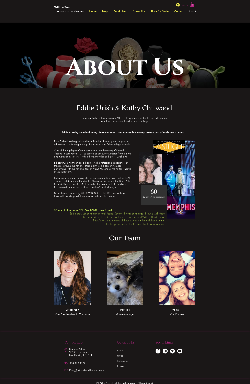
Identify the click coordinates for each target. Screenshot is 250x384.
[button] (192, 4)
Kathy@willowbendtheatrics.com (86, 370)
